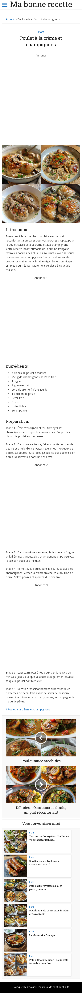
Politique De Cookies (25, 987)
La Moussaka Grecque (42, 935)
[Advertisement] (41, 98)
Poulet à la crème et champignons (29, 709)
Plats (41, 32)
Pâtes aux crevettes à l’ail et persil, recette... (45, 887)
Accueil (10, 19)
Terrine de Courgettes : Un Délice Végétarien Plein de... (49, 838)
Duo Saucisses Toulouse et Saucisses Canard (44, 862)
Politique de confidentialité (54, 987)
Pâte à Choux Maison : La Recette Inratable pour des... (48, 961)
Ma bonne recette (41, 4)
